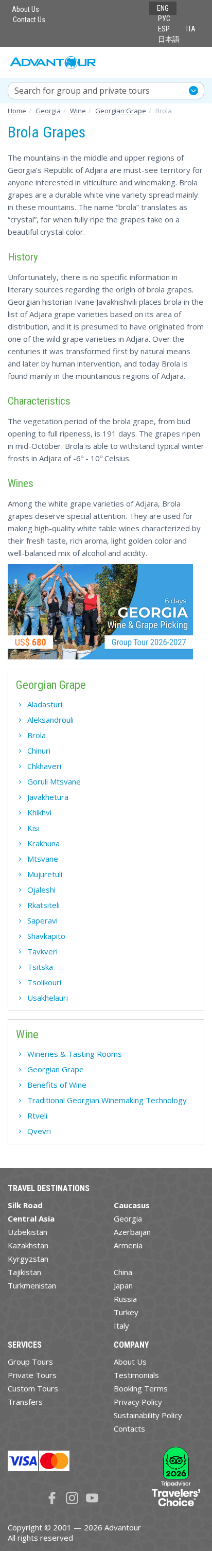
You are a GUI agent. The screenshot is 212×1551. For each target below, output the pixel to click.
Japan (123, 1285)
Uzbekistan (27, 1232)
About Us (25, 9)
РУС (164, 18)
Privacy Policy (138, 1402)
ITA (191, 29)
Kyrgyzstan (28, 1258)
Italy (121, 1325)
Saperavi (42, 920)
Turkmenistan (32, 1285)
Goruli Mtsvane (54, 781)
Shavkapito (46, 936)
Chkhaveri (44, 766)
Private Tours (32, 1375)
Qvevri (39, 1131)
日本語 (169, 39)
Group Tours (30, 1361)
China (123, 1272)
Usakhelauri (47, 997)
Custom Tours (33, 1388)
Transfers (25, 1402)
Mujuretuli (44, 874)
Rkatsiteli (43, 905)
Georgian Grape (55, 1069)
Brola (36, 735)
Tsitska (40, 967)
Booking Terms (141, 1388)
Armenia (128, 1245)
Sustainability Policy (148, 1415)
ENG (163, 8)
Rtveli (37, 1115)
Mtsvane (42, 858)
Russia (125, 1299)
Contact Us (29, 19)
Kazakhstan (28, 1245)
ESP (164, 29)
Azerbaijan (132, 1232)
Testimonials (136, 1375)
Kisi (33, 828)
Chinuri (38, 750)
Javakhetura (47, 797)
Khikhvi (39, 812)
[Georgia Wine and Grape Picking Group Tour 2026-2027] (100, 616)
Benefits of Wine (56, 1084)
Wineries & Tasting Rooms (74, 1054)
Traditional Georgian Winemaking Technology (107, 1100)
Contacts (129, 1428)
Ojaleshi (41, 889)
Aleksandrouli (50, 719)
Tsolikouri (44, 982)
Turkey (126, 1312)
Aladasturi (44, 704)
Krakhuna (43, 843)
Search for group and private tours (82, 90)
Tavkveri (42, 951)
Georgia (128, 1218)
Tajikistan (24, 1272)
